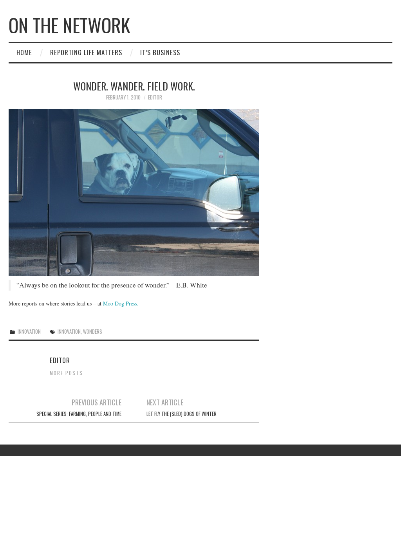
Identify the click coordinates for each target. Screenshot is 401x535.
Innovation (29, 331)
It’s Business (160, 52)
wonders (92, 331)
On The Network (69, 25)
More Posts (66, 373)
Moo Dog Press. (121, 303)
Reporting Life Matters (86, 52)
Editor (155, 97)
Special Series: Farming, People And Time (78, 414)
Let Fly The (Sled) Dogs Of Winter (181, 414)
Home (24, 52)
